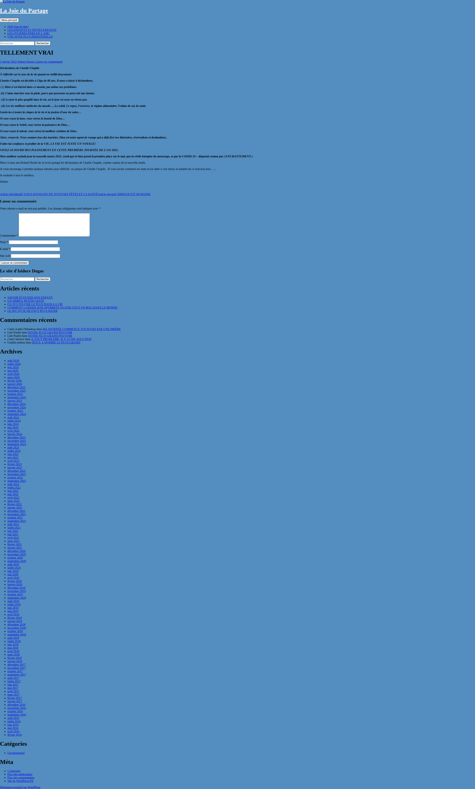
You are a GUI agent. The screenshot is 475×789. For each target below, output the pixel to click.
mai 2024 (12, 427)
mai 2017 (12, 688)
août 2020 (13, 564)
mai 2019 (12, 611)
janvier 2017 (14, 701)
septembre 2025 (16, 397)
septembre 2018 (16, 634)
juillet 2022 (14, 487)
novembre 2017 (16, 667)
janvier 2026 (14, 384)
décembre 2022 (16, 470)
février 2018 (14, 657)
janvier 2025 (14, 400)
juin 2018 (13, 644)
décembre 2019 (16, 587)
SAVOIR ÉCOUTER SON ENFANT (30, 297)
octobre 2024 (15, 410)
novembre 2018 (16, 627)
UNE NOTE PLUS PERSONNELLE (30, 36)
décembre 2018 (16, 624)
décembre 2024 (16, 404)
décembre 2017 (16, 664)
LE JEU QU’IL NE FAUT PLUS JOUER (32, 310)
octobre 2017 (15, 671)
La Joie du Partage (24, 10)
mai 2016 (12, 728)
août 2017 (13, 678)
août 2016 (13, 718)
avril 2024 (13, 430)
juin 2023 (13, 454)
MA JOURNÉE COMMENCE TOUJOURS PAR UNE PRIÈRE (82, 329)
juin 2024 (13, 424)
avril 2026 (13, 374)
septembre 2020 (16, 561)
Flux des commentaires (20, 777)
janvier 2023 (14, 467)
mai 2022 (12, 494)
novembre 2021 (16, 514)
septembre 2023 (16, 444)
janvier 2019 (14, 621)
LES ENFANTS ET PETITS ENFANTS (31, 30)
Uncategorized (15, 752)
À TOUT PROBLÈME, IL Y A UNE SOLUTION (61, 339)
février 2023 (14, 464)
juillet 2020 (14, 567)
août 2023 (13, 447)
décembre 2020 (16, 551)
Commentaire (9, 235)
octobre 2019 (15, 594)
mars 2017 (13, 694)
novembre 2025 (16, 390)
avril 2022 (13, 497)
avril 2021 (13, 537)
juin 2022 (13, 490)
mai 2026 (12, 370)
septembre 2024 (16, 414)
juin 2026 (13, 367)
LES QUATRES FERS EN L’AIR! (28, 33)
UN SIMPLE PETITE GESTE (25, 300)
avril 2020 (13, 577)
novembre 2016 (16, 708)
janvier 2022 (14, 507)
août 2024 (13, 417)
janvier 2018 (14, 661)
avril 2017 (13, 691)
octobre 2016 (15, 711)
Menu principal (9, 20)
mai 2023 (12, 457)
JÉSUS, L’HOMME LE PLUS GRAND (56, 342)
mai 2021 (12, 534)
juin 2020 (13, 571)
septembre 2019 (16, 597)
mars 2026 (13, 377)
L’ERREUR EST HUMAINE (124, 194)
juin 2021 (13, 531)
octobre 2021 (15, 517)
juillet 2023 (14, 450)
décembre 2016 (16, 704)
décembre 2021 (16, 511)
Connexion (13, 770)
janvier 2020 (14, 584)
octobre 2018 (15, 631)
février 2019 (14, 617)
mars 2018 (13, 654)
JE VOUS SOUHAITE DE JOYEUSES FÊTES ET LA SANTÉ (49, 194)
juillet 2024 (14, 420)
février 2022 (14, 504)
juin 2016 (13, 724)
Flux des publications (19, 774)
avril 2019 (13, 614)
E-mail (5, 249)
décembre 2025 (16, 387)
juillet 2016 (14, 721)
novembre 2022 (16, 474)
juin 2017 (13, 684)
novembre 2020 (16, 554)
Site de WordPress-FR (20, 781)
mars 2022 (13, 500)
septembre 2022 (16, 480)
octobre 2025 (15, 394)
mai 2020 (12, 574)
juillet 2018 (14, 641)
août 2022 (13, 484)
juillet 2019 (14, 604)
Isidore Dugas (26, 61)
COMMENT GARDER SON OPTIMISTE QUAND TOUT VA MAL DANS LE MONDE (62, 307)
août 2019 (13, 601)
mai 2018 (12, 647)
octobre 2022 (15, 477)
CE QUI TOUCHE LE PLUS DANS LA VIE (35, 304)
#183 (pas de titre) (18, 26)
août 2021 (13, 524)
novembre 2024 (16, 407)
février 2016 (14, 734)
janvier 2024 (14, 434)
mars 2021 (13, 541)
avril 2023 (13, 460)
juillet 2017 (14, 681)
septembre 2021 (16, 521)
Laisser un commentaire (49, 61)
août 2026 (13, 360)
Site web (5, 255)
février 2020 (14, 581)
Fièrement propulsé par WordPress (20, 787)
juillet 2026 (14, 364)
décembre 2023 (16, 437)
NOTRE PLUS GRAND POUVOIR (50, 332)
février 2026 (14, 380)
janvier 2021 (14, 547)
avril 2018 (13, 651)
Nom (4, 242)
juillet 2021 (14, 527)
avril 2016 (13, 731)
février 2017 (14, 698)
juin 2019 (13, 607)
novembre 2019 (16, 591)
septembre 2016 (16, 714)
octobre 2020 (15, 557)
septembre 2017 (16, 674)
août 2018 (13, 637)
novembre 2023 (16, 440)
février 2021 (14, 544)
